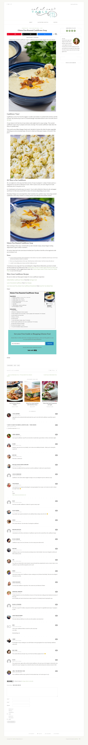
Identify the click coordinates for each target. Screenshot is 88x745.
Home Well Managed (17, 591)
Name (8, 699)
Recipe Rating (9, 685)
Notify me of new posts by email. (11, 718)
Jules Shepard (16, 413)
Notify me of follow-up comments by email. (11, 711)
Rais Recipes (28, 283)
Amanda (17, 370)
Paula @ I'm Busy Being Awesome (20, 464)
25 (56, 370)
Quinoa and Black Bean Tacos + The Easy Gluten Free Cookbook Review (19, 375)
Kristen (14, 455)
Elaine (14, 444)
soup (18, 365)
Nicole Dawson (16, 539)
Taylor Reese (15, 483)
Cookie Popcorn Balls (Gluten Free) (50, 374)
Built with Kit (32, 350)
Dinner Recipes (25, 28)
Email (8, 702)
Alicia (13, 659)
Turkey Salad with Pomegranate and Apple (50, 404)
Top (80, 738)
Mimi (13, 625)
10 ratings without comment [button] (27, 681)
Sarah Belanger (16, 582)
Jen (13, 559)
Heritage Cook (33, 280)
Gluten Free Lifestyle (43, 22)
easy (15, 365)
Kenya (13, 571)
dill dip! (9, 120)
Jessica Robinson (16, 474)
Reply (56, 413)
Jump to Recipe (29, 37)
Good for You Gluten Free (46, 286)
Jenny (13, 639)
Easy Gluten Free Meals (34, 28)
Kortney (14, 548)
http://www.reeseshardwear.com (19, 495)
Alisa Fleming (15, 510)
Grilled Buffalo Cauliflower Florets (15, 280)
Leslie (13, 520)
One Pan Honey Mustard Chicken (14, 404)
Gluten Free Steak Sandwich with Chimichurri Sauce (32, 404)
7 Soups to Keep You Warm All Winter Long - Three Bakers (21, 425)
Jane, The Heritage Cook (18, 671)
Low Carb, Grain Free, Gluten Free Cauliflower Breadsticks (21, 286)
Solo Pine (14, 738)
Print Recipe (35, 37)
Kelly (13, 501)
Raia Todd (14, 650)
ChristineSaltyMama (17, 615)
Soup (41, 28)
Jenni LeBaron (16, 434)
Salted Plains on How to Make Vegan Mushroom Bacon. (42, 267)
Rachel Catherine (16, 604)
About (30, 22)
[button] (47, 305)
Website (8, 705)
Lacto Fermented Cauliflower (14, 283)
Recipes (55, 22)
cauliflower (10, 365)
